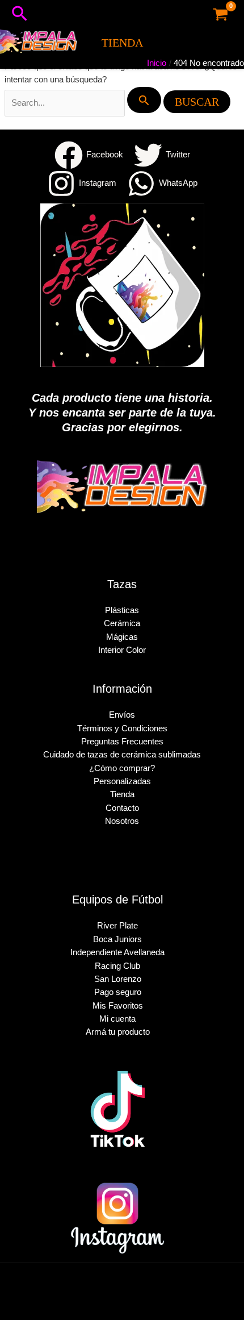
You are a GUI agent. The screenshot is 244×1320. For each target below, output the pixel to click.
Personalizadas (122, 781)
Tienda (122, 794)
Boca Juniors (117, 939)
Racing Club (117, 966)
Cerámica (122, 623)
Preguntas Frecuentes (122, 741)
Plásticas (122, 610)
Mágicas (122, 637)
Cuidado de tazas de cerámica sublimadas (122, 754)
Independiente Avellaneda (117, 952)
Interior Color (122, 650)
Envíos (122, 714)
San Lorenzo (117, 979)
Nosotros (122, 821)
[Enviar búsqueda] (144, 100)
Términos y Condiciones (122, 728)
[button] (19, 14)
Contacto (122, 808)
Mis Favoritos (117, 1005)
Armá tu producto (118, 1031)
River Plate (117, 925)
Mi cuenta (117, 1018)
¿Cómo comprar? (122, 768)
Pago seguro (117, 992)
